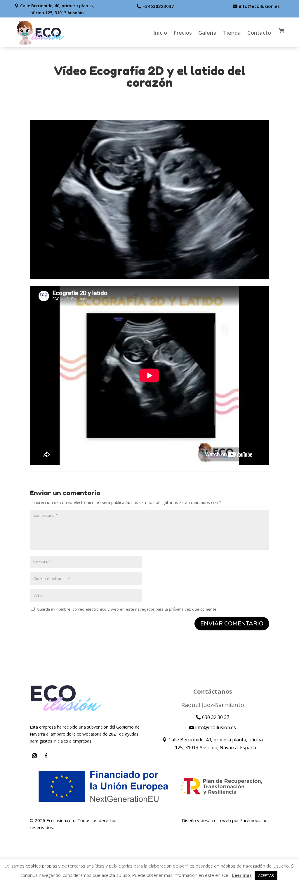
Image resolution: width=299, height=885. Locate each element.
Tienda (232, 32)
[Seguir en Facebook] (46, 755)
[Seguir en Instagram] (34, 755)
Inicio (160, 32)
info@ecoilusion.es (259, 6)
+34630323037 (158, 6)
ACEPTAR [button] (266, 875)
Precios (182, 32)
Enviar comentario (231, 623)
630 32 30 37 (215, 717)
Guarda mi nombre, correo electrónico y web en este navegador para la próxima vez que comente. (127, 609)
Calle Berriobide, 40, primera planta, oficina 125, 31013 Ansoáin (57, 9)
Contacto (259, 32)
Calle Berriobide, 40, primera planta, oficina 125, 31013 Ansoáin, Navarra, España (215, 743)
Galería (207, 32)
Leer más (242, 875)
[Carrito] (280, 32)
